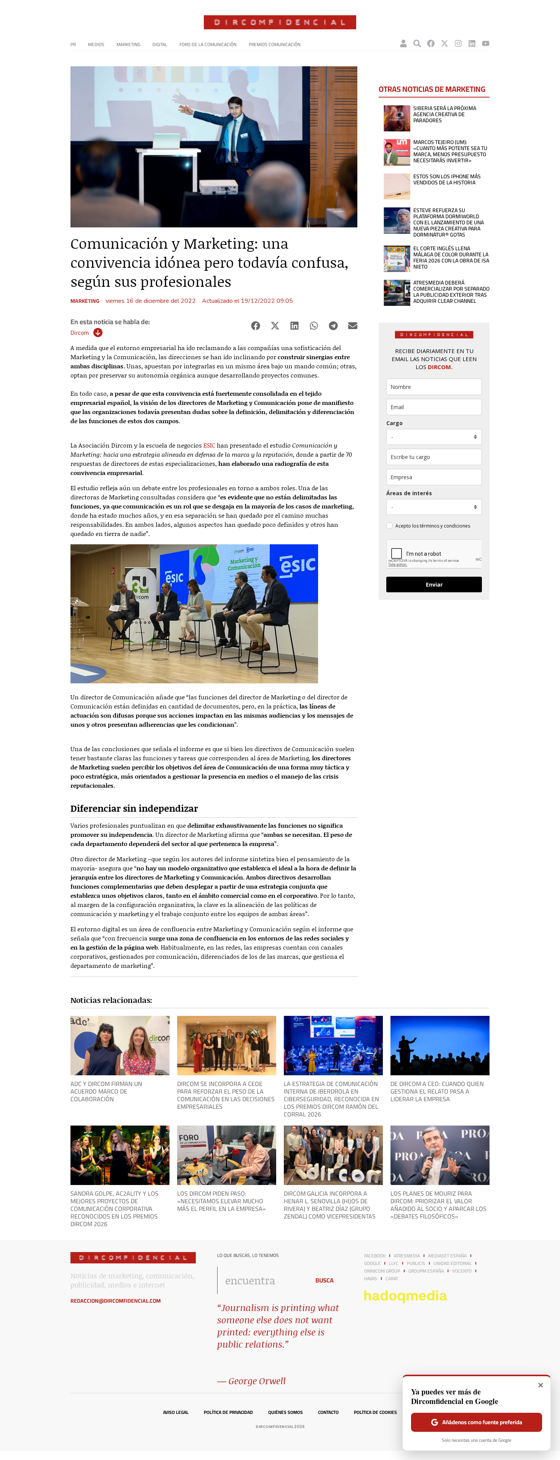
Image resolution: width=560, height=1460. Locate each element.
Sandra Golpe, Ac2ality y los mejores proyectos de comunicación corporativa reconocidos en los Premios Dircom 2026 (114, 1209)
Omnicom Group (382, 1271)
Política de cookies (375, 1412)
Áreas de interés (409, 493)
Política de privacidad (228, 1412)
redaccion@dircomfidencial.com (115, 1301)
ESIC (209, 445)
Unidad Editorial (453, 1263)
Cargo (394, 423)
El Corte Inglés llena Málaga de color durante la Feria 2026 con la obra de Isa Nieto (451, 257)
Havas (370, 1278)
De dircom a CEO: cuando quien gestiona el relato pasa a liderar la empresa (437, 1091)
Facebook (375, 1256)
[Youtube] (486, 43)
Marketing (128, 44)
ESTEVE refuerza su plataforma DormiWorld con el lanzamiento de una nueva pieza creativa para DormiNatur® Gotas (448, 222)
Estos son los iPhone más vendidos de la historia (447, 179)
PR (73, 44)
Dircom (79, 332)
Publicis (416, 1263)
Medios (96, 44)
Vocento (462, 1271)
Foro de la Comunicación (208, 44)
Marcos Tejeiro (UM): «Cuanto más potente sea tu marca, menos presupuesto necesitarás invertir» (450, 151)
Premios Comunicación (275, 44)
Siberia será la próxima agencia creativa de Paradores (444, 114)
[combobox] (261, 1280)
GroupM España (426, 1271)
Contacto (328, 1412)
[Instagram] (458, 43)
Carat (392, 1278)
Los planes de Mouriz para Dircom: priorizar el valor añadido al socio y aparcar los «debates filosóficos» (438, 1205)
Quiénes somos (285, 1412)
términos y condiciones (445, 526)
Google (372, 1263)
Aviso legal (176, 1412)
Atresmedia (407, 1256)
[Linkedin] (472, 43)
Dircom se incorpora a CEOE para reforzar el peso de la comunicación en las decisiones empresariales (226, 1095)
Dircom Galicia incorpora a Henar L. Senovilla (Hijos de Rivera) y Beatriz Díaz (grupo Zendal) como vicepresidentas (330, 1205)
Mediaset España (447, 1256)
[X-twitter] (444, 43)
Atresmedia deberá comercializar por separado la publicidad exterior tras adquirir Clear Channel (451, 292)
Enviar (434, 584)
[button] (255, 325)
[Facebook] (431, 43)
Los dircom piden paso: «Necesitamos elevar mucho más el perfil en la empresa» (221, 1201)
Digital (159, 44)
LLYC (393, 1263)
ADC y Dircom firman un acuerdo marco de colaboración (106, 1091)
